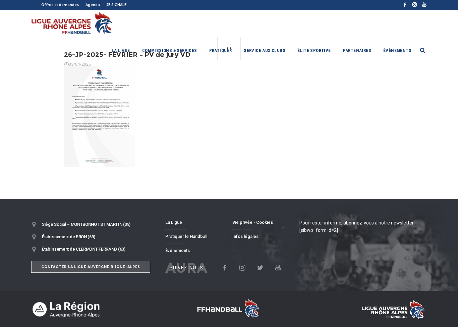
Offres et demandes (60, 5)
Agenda (92, 5)
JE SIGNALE (116, 5)
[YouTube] (424, 4)
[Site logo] (72, 23)
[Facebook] (405, 4)
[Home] (95, 309)
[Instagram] (414, 4)
